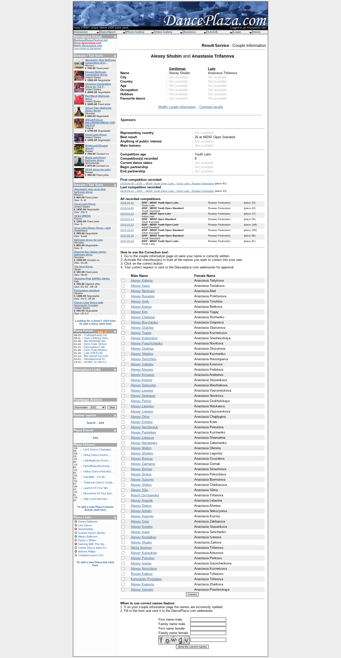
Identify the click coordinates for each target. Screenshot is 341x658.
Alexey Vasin (140, 286)
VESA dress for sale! (98, 169)
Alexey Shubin (141, 542)
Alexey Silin (139, 490)
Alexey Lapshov (142, 406)
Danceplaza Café (94, 346)
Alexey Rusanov (143, 296)
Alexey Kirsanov (143, 375)
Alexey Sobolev (142, 364)
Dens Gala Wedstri (95, 349)
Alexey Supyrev (142, 479)
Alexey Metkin (141, 448)
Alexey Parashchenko (147, 343)
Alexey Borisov (142, 458)
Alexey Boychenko (144, 322)
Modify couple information (176, 107)
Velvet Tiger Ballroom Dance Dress (98, 109)
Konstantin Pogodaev (146, 579)
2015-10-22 (127, 230)
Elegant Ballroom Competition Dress (96, 73)
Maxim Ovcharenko (145, 495)
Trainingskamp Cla (95, 334)
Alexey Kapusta (142, 584)
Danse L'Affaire (87, 540)
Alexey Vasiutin (142, 589)
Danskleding (85, 529)
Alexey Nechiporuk (144, 427)
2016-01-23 (127, 219)
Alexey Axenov (142, 380)
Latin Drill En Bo (93, 352)
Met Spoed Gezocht (96, 355)
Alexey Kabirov (142, 280)
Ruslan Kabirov (142, 574)
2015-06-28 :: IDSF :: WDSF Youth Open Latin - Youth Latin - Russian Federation (167, 183)
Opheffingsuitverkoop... (97, 465)
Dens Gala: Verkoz (95, 343)
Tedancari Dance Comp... (98, 482)
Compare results (211, 107)
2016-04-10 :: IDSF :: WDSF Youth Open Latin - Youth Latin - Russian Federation (167, 191)
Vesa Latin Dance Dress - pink (92, 227)
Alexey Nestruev (143, 291)
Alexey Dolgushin (143, 385)
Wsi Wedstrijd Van (95, 340)
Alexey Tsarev (141, 333)
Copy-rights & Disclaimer (87, 48)
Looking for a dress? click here (95, 320)
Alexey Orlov (140, 417)
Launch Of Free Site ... (97, 487)
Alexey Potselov (143, 558)
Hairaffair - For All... (95, 476)
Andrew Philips (87, 551)
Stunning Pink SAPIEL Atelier (92, 278)
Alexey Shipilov (142, 354)
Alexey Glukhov (142, 327)
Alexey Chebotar (143, 317)
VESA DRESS (82, 216)
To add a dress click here (95, 323)
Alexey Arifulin (141, 511)
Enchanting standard (86, 290)
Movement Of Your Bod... (98, 493)
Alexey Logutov (142, 390)
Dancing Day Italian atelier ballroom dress (90, 253)
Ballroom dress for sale (88, 239)
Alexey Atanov (141, 307)
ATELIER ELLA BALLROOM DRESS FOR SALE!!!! (100, 122)
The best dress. (83, 266)
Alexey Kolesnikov (144, 338)
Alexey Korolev (142, 527)
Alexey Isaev (140, 532)
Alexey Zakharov (143, 464)
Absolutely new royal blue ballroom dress (90, 190)
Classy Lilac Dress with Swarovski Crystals (88, 304)
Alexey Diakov (141, 506)
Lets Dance (85, 525)
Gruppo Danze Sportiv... (92, 532)
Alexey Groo (140, 521)
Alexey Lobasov (142, 437)
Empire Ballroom (88, 521)
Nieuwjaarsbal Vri (94, 358)
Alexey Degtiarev (143, 396)
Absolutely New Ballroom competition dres (100, 61)
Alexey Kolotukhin (144, 553)
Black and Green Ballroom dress (95, 159)
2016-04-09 (127, 208)
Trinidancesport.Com (90, 555)
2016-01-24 (127, 213)
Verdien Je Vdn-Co (95, 361)
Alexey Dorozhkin (143, 359)
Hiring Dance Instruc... (97, 454)
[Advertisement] (95, 383)
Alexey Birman (141, 469)
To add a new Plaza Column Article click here (95, 508)
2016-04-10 (127, 202)
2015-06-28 (127, 235)
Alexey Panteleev (143, 432)
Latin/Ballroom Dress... (97, 460)
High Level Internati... (96, 498)
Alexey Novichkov (144, 568)
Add (95, 437)
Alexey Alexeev (142, 369)
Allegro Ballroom (87, 536)
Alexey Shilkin (141, 485)
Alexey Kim (139, 312)
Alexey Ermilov (142, 422)
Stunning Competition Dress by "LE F (98, 85)
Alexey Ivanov (141, 563)
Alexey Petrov (141, 401)
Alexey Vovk (140, 301)
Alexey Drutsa (141, 474)
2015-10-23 (127, 224)
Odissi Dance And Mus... (98, 471)
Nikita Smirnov (141, 547)
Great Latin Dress (96, 134)
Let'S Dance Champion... (98, 449)
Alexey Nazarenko (144, 443)
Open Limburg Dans (96, 337)
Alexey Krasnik (142, 500)
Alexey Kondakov (143, 537)
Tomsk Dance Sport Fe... (93, 547)
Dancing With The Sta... (92, 544)
